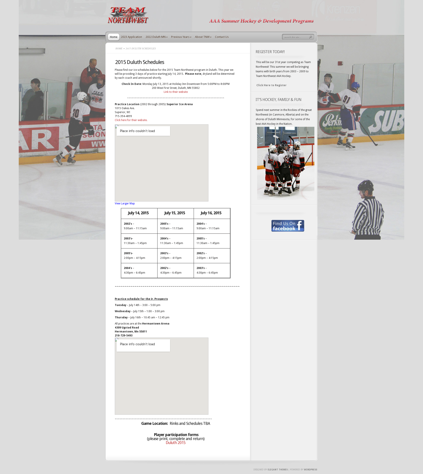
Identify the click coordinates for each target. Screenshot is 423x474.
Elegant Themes (278, 469)
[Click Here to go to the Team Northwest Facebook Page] (285, 225)
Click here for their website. (131, 120)
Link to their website (176, 91)
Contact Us (222, 37)
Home (113, 37)
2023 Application (131, 37)
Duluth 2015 (176, 442)
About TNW (203, 37)
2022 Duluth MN (157, 37)
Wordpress (310, 469)
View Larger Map (125, 203)
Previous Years (181, 37)
